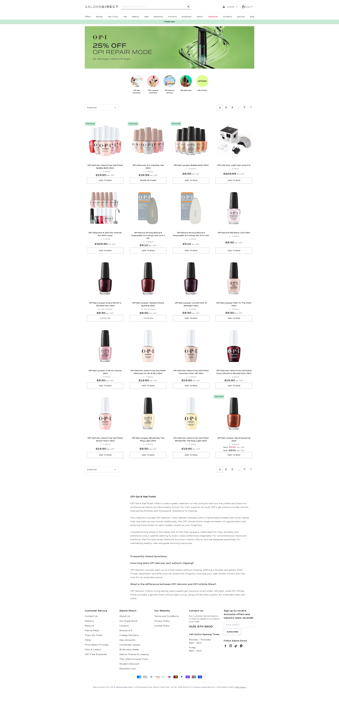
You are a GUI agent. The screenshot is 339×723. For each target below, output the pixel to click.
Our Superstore (128, 621)
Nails (146, 16)
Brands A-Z (125, 630)
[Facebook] (225, 646)
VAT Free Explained (96, 654)
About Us (124, 616)
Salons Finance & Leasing (134, 654)
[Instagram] (230, 646)
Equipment (187, 16)
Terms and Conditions (166, 616)
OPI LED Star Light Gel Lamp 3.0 (234, 165)
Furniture (172, 16)
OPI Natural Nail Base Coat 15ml (234, 233)
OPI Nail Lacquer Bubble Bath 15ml (191, 165)
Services (241, 16)
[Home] (101, 7)
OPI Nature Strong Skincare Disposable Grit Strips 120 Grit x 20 (148, 235)
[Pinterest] (241, 646)
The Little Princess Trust (133, 659)
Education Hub (127, 668)
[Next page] (250, 107)
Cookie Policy (161, 625)
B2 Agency (241, 687)
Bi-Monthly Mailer (129, 649)
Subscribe (232, 632)
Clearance (213, 16)
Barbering (158, 16)
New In (200, 16)
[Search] (188, 6)
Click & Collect (93, 649)
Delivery (89, 621)
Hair (125, 16)
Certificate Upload (129, 645)
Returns (89, 625)
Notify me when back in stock (105, 318)
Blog (252, 16)
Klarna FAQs (92, 630)
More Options (148, 180)
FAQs (88, 640)
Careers (124, 625)
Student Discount (129, 664)
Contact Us (91, 616)
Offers (88, 16)
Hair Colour (113, 16)
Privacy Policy (162, 621)
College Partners (129, 635)
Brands (99, 16)
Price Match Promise (97, 645)
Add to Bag (105, 180)
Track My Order (94, 635)
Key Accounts (127, 640)
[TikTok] (235, 646)
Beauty (135, 16)
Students (227, 16)
